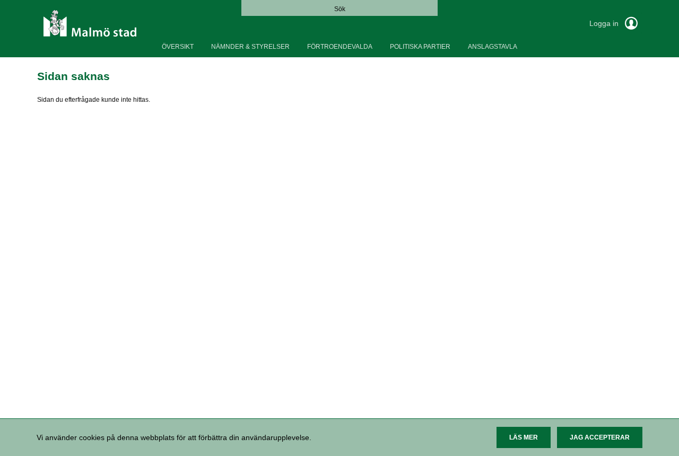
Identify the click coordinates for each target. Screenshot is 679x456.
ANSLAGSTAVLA (492, 46)
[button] (524, 437)
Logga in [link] (605, 23)
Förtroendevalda (339, 46)
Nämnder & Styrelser (250, 46)
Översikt (178, 46)
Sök (339, 9)
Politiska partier (420, 46)
